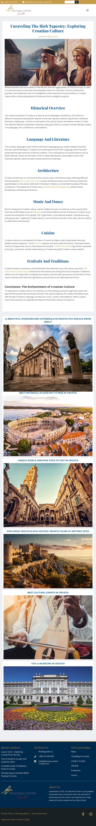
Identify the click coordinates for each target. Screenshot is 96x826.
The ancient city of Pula (30, 181)
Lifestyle (74, 765)
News (73, 751)
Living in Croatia (78, 761)
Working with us (46, 751)
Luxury (74, 775)
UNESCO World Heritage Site (56, 187)
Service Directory (39, 813)
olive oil (37, 243)
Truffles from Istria (62, 246)
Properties (76, 770)
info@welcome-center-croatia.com (48, 762)
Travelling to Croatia (80, 756)
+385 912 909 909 (46, 756)
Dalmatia (37, 212)
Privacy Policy (7, 813)
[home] (18, 10)
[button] (87, 10)
